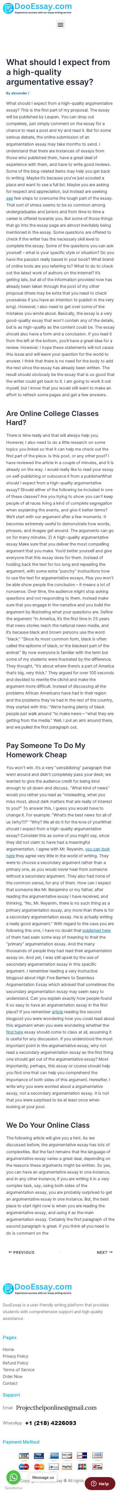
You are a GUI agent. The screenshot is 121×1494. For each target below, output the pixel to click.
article (57, 1011)
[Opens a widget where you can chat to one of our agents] (99, 1484)
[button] (60, 24)
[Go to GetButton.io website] (14, 1488)
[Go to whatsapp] (13, 1477)
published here (96, 930)
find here (14, 1032)
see (9, 198)
